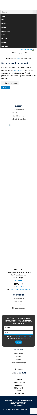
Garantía (18, 305)
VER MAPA (18, 280)
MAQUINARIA (5, 31)
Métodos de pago (18, 308)
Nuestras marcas (18, 113)
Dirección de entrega (18, 363)
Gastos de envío (18, 299)
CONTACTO (5, 46)
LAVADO (4, 23)
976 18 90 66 (20, 287)
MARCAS (4, 39)
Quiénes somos (18, 110)
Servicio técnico (18, 116)
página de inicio (19, 70)
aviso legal (15, 336)
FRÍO (2, 20)
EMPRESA (4, 42)
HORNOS (4, 27)
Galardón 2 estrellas (18, 119)
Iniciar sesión (18, 353)
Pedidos (18, 356)
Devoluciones (18, 302)
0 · (28, 49)
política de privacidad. (25, 336)
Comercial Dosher (18, 4)
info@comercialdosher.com (20, 289)
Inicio (8, 53)
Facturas (18, 360)
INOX (3, 35)
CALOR (3, 16)
